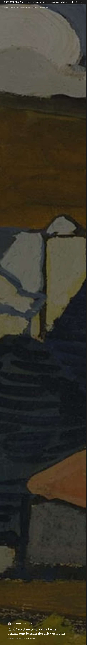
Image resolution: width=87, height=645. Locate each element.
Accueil (6, 7)
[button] (72, 2)
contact (80, 2)
